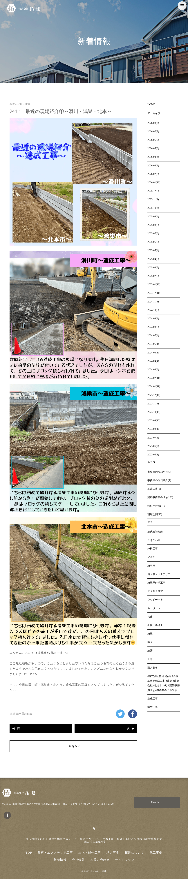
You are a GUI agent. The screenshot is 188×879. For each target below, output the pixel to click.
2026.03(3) (153, 165)
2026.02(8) (153, 174)
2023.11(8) (153, 403)
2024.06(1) (153, 344)
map (56, 803)
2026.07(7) (153, 131)
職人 (150, 642)
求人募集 (112, 852)
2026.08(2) (153, 123)
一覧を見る (73, 746)
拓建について (134, 852)
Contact (157, 802)
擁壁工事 (152, 707)
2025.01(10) (153, 284)
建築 (150, 650)
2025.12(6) (153, 191)
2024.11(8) (153, 301)
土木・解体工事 (89, 852)
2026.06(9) (153, 140)
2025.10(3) (153, 208)
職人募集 (152, 667)
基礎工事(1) (154, 488)
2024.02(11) (153, 378)
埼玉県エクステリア (159, 574)
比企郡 (151, 557)
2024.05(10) (153, 352)
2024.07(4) (153, 335)
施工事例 (156, 852)
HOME (151, 104)
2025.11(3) (153, 199)
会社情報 (78, 859)
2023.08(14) (153, 429)
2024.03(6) (153, 369)
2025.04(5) (153, 259)
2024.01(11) (153, 386)
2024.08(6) (153, 327)
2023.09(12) (153, 420)
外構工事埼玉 (155, 625)
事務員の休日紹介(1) (159, 480)
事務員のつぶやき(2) (159, 472)
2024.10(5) (153, 310)
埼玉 (150, 633)
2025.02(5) (153, 276)
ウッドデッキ (155, 599)
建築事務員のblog (21, 713)
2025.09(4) (153, 216)
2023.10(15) (153, 412)
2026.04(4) (153, 157)
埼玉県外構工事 (156, 582)
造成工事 (152, 698)
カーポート (153, 608)
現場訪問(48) (154, 514)
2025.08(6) (153, 225)
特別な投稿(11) (156, 506)
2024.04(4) (153, 361)
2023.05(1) (153, 454)
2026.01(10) (153, 182)
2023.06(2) (153, 446)
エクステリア (155, 591)
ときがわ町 (153, 540)
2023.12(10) (153, 395)
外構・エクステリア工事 (55, 852)
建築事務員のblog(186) (160, 497)
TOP (29, 852)
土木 (150, 659)
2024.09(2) (153, 318)
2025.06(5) (153, 242)
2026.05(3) (153, 148)
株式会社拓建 (155, 531)
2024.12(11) (153, 293)
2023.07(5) (153, 437)
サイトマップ (124, 859)
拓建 (150, 616)
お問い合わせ (100, 859)
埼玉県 (151, 565)
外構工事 (152, 548)
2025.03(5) (153, 267)
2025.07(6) (153, 233)
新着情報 (60, 859)
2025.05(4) (153, 250)
